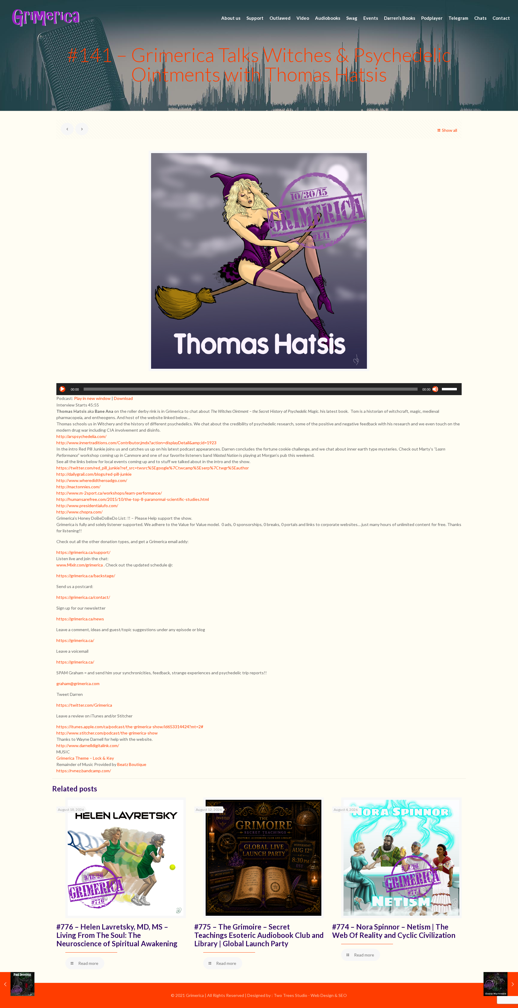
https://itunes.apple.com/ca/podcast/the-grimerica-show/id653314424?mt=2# (129, 726)
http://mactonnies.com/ (78, 486)
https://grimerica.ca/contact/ (83, 597)
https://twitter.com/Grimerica (84, 705)
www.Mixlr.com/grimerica (79, 564)
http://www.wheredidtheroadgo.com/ (91, 480)
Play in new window (92, 398)
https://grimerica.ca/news (80, 618)
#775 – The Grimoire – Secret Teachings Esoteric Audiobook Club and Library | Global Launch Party (259, 935)
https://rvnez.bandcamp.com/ (83, 770)
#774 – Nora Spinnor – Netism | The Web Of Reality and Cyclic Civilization (393, 930)
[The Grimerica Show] (45, 18)
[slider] (450, 388)
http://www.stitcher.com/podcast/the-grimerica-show (107, 732)
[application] (259, 389)
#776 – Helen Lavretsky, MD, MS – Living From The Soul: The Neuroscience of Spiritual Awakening (116, 935)
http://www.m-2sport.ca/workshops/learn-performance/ (109, 492)
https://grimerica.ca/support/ (83, 552)
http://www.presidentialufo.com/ (87, 505)
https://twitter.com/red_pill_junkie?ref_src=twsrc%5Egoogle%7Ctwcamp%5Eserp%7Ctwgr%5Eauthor (152, 467)
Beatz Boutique (131, 764)
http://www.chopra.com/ (79, 511)
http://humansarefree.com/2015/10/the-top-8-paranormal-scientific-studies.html (132, 499)
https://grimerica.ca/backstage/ (85, 575)
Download (123, 398)
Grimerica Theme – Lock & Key (85, 758)
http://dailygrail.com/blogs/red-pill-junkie (94, 474)
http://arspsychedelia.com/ (81, 436)
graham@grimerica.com (78, 683)
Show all (449, 130)
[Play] (62, 389)
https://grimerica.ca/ (75, 640)
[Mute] (435, 389)
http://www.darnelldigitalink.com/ (87, 745)
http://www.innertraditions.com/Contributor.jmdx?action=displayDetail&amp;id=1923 (136, 442)
